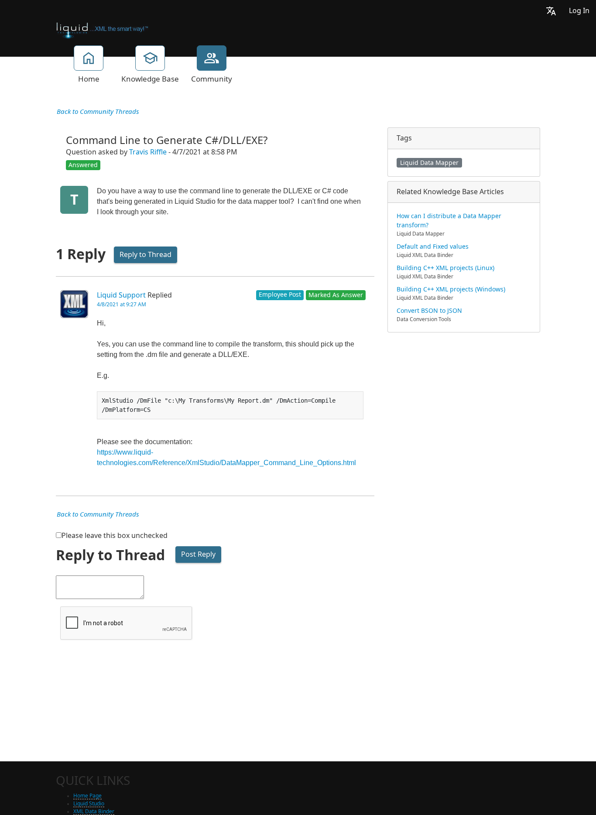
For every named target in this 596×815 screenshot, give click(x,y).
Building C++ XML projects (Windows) (451, 289)
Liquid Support (121, 295)
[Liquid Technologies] (102, 29)
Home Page (87, 796)
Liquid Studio (88, 804)
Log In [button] (579, 11)
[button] (551, 10)
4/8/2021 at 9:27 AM (121, 304)
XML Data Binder (93, 811)
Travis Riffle (148, 152)
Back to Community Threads (98, 112)
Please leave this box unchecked (115, 535)
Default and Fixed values (433, 246)
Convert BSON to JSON (429, 310)
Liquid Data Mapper (429, 162)
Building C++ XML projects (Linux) (445, 267)
